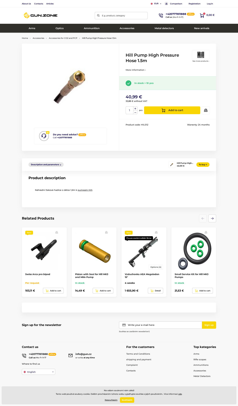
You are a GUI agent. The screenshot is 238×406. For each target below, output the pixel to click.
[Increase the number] (135, 108)
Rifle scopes (199, 359)
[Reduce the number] (135, 112)
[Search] (98, 15)
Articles (50, 3)
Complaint (132, 365)
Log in (210, 3)
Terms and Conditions (138, 353)
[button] (212, 218)
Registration (194, 3)
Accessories (38, 38)
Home (25, 38)
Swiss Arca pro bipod (37, 274)
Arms (196, 353)
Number (129, 110)
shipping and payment (138, 359)
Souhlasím (127, 400)
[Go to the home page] (40, 16)
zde (180, 394)
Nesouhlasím (111, 400)
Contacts (38, 3)
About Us (26, 3)
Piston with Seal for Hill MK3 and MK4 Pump (91, 276)
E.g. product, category (113, 15)
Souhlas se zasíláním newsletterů (134, 331)
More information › (136, 70)
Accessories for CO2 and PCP (63, 38)
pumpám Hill (85, 190)
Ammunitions (201, 365)
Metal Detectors (201, 376)
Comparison (176, 3)
